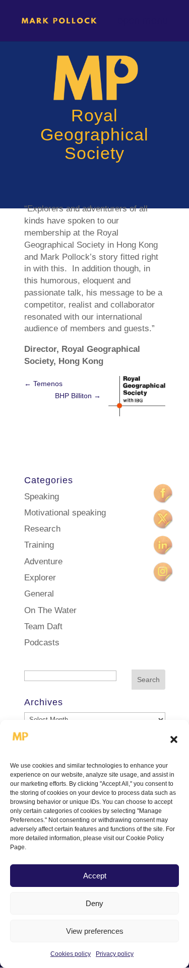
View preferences (94, 931)
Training (39, 545)
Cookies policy (70, 953)
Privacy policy (115, 953)
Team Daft (43, 626)
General (39, 594)
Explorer (40, 577)
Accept (94, 875)
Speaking (41, 496)
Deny (94, 903)
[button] (174, 739)
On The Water (50, 610)
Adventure (43, 561)
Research (42, 529)
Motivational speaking (65, 512)
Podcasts (41, 642)
